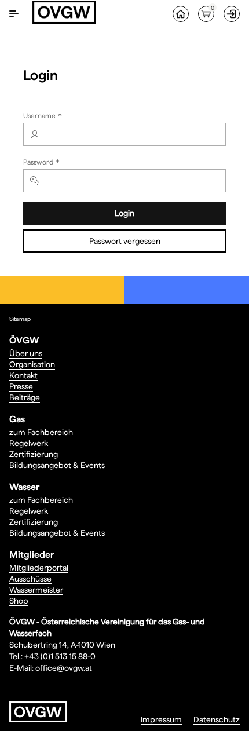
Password (42, 163)
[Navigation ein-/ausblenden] (14, 14)
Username (43, 117)
